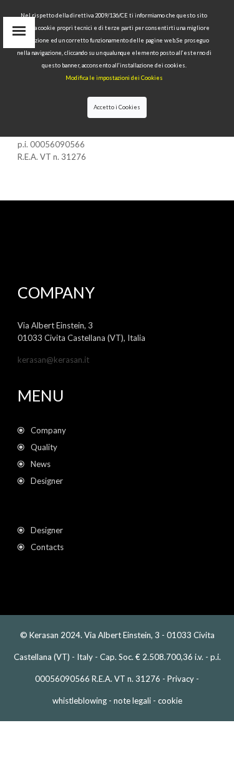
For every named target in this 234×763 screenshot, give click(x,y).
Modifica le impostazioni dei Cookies (114, 77)
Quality (46, 447)
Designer (47, 481)
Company (48, 430)
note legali (132, 701)
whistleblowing (79, 701)
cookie (170, 701)
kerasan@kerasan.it (53, 360)
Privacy (180, 679)
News (42, 464)
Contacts (47, 547)
